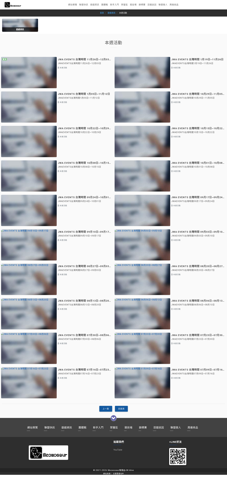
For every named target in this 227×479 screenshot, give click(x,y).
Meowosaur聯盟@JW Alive (121, 470)
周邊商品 (174, 4)
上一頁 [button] (106, 409)
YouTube (117, 450)
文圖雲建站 (118, 474)
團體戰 (104, 4)
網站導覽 (72, 4)
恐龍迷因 (152, 4)
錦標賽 (142, 4)
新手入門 (114, 4)
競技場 (133, 4)
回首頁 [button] (121, 409)
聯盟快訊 (83, 4)
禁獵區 (124, 4)
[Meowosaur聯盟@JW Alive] (13, 5)
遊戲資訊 (94, 4)
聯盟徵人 (163, 4)
